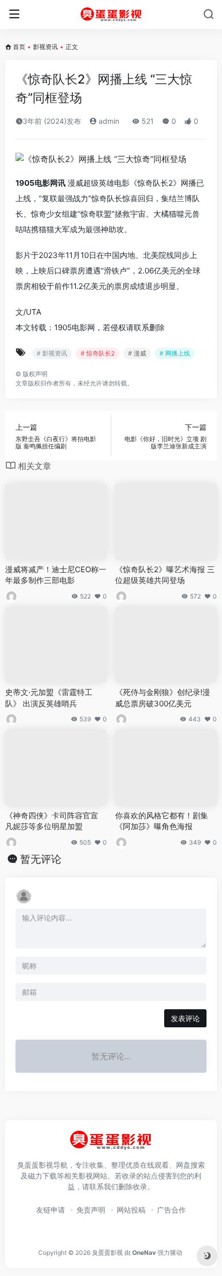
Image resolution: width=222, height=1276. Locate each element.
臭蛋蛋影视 (107, 1252)
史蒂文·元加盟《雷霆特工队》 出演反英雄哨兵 (48, 697)
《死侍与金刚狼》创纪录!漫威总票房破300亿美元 (162, 697)
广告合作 (171, 1209)
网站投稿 (131, 1209)
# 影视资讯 (52, 353)
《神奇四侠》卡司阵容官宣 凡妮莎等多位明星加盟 (51, 821)
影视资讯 (45, 47)
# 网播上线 (175, 353)
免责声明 (90, 1209)
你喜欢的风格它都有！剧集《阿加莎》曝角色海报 (161, 821)
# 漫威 (137, 353)
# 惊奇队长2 (98, 353)
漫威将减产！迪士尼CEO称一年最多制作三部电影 (55, 574)
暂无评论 (40, 859)
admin (108, 121)
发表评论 (185, 1018)
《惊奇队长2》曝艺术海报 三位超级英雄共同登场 (165, 574)
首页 (19, 47)
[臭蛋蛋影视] (111, 14)
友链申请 (50, 1209)
